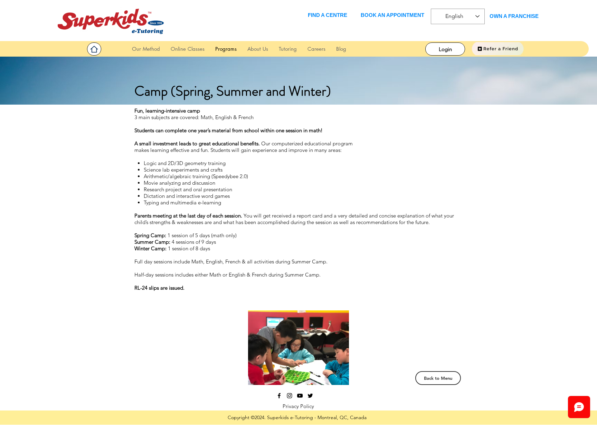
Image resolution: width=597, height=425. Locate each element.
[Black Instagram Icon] (289, 395)
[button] (287, 49)
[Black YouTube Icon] (299, 395)
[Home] (94, 49)
